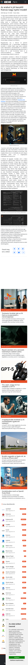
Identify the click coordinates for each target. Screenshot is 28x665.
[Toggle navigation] (25, 2)
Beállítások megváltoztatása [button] (16, 660)
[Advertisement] (14, 272)
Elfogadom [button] (16, 657)
